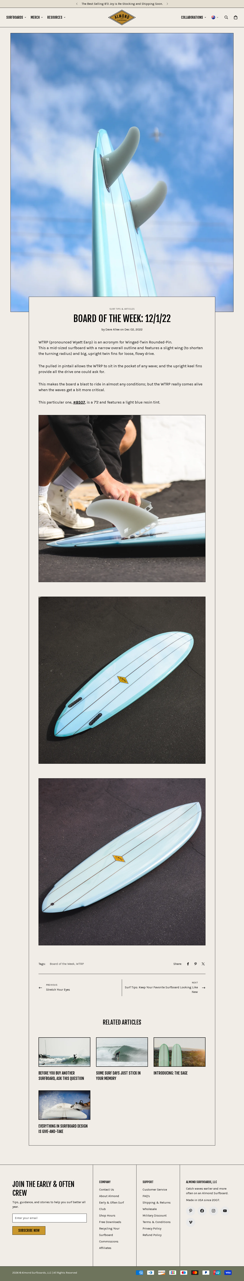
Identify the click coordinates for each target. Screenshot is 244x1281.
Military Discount (155, 1215)
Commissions (108, 1241)
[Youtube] (225, 1210)
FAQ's (146, 1196)
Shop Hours (107, 1215)
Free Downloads (110, 1222)
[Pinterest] (195, 963)
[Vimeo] (190, 1222)
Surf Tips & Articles (122, 309)
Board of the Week (62, 964)
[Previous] (76, 4)
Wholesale (150, 1209)
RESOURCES (54, 17)
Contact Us (106, 1189)
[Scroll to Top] (236, 1260)
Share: (177, 964)
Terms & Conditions (157, 1222)
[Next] (167, 4)
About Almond (109, 1196)
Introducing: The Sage (171, 1073)
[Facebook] (188, 963)
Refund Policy (152, 1235)
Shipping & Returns (157, 1202)
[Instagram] (213, 1210)
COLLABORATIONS (192, 17)
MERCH (35, 17)
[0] (235, 17)
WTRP (80, 964)
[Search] (226, 17)
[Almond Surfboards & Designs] (122, 17)
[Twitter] (203, 963)
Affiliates (105, 1248)
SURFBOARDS (14, 17)
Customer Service (155, 1189)
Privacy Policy (152, 1228)
